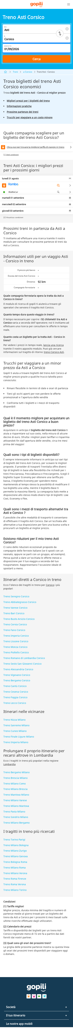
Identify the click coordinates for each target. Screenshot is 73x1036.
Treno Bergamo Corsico (16, 680)
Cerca (37, 59)
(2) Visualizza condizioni (13, 217)
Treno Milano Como (14, 783)
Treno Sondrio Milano (15, 817)
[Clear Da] (67, 29)
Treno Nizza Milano (14, 719)
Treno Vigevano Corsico (16, 675)
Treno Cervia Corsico (15, 624)
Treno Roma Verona (14, 884)
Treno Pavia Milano (14, 811)
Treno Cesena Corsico (15, 691)
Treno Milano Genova (15, 856)
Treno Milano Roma (14, 867)
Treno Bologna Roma (15, 862)
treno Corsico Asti (54, 352)
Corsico (50, 585)
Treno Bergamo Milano (16, 772)
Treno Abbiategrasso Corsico (19, 602)
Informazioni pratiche (19, 106)
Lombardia (9, 764)
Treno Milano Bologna (16, 845)
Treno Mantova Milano (16, 794)
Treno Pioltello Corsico (16, 652)
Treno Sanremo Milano (16, 725)
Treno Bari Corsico (13, 613)
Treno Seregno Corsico (16, 596)
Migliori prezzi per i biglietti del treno (28, 100)
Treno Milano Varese (15, 800)
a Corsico (27, 71)
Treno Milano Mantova (16, 806)
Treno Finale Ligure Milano (18, 736)
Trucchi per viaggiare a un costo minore (29, 117)
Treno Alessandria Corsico (18, 669)
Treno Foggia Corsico (15, 697)
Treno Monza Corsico (15, 647)
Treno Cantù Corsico (14, 686)
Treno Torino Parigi (14, 839)
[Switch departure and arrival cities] (59, 33)
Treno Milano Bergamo (16, 822)
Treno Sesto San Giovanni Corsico (22, 663)
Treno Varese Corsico (15, 607)
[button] (68, 4)
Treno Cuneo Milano (14, 731)
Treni (15, 71)
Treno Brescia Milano (15, 778)
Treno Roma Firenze (14, 878)
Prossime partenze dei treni (22, 111)
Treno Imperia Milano (15, 742)
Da (5, 27)
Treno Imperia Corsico (16, 635)
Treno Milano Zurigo (15, 850)
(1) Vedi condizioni (11, 154)
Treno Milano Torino (14, 890)
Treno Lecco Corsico (14, 703)
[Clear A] (67, 38)
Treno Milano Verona (15, 873)
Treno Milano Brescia (15, 789)
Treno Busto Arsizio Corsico (18, 619)
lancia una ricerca (53, 345)
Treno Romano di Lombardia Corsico (24, 658)
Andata (8, 46)
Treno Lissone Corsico (15, 641)
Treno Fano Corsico (14, 630)
